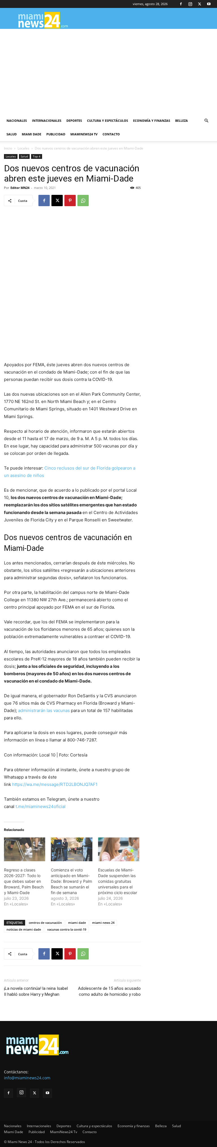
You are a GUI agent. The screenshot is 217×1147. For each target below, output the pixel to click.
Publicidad (55, 134)
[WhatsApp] (83, 200)
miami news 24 (103, 922)
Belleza (181, 120)
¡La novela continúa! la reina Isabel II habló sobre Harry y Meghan (36, 991)
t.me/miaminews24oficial (41, 806)
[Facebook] (181, 4)
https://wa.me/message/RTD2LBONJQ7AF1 (54, 784)
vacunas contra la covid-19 (66, 929)
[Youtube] (209, 4)
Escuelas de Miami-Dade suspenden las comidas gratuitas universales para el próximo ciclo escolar (117, 881)
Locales (23, 148)
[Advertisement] (108, 71)
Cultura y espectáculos (107, 120)
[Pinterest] (70, 200)
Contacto (111, 134)
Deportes (74, 120)
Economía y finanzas (151, 120)
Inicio (8, 148)
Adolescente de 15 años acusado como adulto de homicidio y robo (109, 991)
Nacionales (16, 120)
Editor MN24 (19, 188)
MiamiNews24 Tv (83, 134)
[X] (199, 4)
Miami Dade (31, 134)
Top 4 (36, 156)
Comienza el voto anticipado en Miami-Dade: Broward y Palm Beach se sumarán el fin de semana (71, 881)
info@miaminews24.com (27, 1077)
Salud (11, 134)
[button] (206, 120)
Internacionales (46, 120)
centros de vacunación (45, 922)
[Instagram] (190, 4)
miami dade (77, 922)
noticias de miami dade (23, 929)
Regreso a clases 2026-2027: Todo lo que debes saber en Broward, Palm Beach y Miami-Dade (24, 881)
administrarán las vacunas (44, 710)
